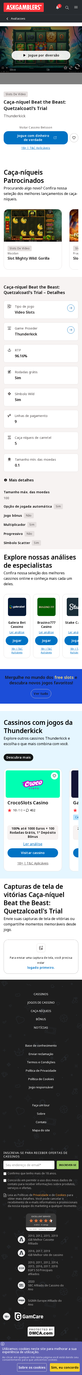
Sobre (41, 1114)
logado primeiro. (41, 967)
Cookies (61, 1195)
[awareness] (29, 1316)
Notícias (41, 1027)
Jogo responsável (41, 1087)
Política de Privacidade (41, 1070)
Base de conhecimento (41, 1045)
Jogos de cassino (41, 1002)
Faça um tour (41, 1105)
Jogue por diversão (43, 55)
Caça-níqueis (41, 1011)
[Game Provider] (70, 330)
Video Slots (25, 312)
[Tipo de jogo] (70, 308)
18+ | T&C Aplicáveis (35, 148)
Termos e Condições (41, 1062)
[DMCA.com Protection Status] (41, 1331)
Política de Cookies (41, 1079)
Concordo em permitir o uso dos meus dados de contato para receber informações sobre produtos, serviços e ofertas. (41, 1184)
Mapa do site (41, 1130)
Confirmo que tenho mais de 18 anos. (32, 1173)
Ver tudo (41, 693)
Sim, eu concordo (65, 1367)
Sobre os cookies (31, 1367)
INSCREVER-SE (67, 1165)
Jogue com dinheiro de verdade (33, 137)
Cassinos (41, 994)
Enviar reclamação (41, 1054)
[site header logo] (24, 7)
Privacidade (41, 1195)
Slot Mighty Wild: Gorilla (28, 258)
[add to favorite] (54, 776)
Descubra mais (18, 757)
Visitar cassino (33, 853)
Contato (41, 1122)
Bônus (41, 1019)
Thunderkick (26, 334)
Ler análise (17, 632)
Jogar (17, 640)
